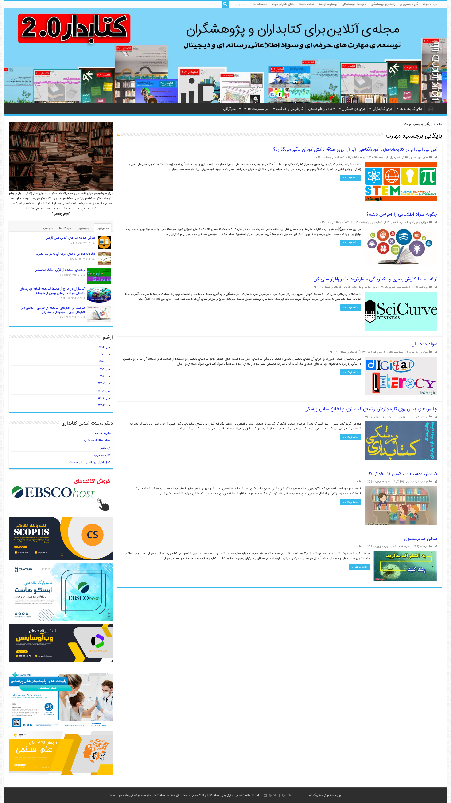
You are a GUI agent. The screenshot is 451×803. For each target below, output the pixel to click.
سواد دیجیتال (424, 344)
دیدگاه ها (65, 228)
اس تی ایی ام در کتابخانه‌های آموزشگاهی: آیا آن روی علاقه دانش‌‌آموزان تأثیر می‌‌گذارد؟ (355, 150)
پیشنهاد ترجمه (328, 4)
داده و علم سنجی (320, 109)
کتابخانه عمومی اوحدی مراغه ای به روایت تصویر (65, 253)
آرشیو (425, 157)
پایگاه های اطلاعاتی (353, 287)
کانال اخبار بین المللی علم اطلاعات (90, 462)
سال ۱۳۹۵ (104, 398)
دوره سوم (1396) (406, 482)
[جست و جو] (225, 4)
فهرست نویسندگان (354, 4)
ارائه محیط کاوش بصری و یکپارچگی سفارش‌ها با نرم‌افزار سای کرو (375, 279)
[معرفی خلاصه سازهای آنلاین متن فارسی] (104, 242)
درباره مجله (430, 4)
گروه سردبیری (409, 4)
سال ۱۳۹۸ (104, 376)
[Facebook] (279, 795)
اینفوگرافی (230, 109)
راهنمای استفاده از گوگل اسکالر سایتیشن (60, 269)
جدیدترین (83, 228)
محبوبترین (102, 228)
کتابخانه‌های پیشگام (333, 157)
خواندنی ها (422, 417)
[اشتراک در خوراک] (118, 135)
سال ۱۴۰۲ (105, 347)
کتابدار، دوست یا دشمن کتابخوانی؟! (403, 474)
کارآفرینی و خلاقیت (289, 109)
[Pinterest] (270, 795)
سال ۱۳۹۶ (104, 391)
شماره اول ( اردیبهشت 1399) (366, 222)
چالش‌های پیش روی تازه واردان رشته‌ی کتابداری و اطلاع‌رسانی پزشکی (370, 409)
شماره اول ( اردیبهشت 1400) (384, 157)
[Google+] (284, 795)
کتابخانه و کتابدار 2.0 (357, 157)
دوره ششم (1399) (393, 222)
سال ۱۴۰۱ (105, 354)
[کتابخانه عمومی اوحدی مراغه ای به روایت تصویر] (104, 258)
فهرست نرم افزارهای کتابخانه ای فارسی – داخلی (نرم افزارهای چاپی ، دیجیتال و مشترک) (52, 310)
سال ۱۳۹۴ (104, 405)
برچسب (48, 228)
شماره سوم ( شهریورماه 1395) (380, 546)
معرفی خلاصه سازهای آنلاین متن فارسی (70, 237)
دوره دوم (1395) (419, 546)
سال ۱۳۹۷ (104, 383)
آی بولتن (105, 447)
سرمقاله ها (260, 4)
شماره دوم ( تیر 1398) (371, 352)
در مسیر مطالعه (257, 109)
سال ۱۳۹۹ (104, 369)
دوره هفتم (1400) (411, 157)
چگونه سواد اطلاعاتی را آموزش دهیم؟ (401, 214)
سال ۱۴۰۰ (105, 361)
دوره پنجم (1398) (418, 287)
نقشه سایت (306, 4)
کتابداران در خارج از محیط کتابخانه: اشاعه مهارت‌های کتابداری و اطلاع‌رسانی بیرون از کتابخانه (52, 291)
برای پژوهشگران (353, 109)
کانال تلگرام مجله (283, 4)
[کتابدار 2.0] (225, 55)
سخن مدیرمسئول (420, 539)
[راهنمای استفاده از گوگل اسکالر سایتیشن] (99, 276)
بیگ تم (313, 795)
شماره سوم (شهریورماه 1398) (392, 287)
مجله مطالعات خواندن (97, 440)
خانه (431, 108)
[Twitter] (275, 795)
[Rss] (289, 795)
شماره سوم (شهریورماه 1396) (379, 482)
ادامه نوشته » (350, 177)
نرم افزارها (370, 287)
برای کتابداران (382, 109)
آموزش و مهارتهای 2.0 (416, 222)
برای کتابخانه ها (411, 109)
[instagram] (265, 795)
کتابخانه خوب (102, 455)
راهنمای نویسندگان (383, 4)
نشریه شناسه (103, 433)
